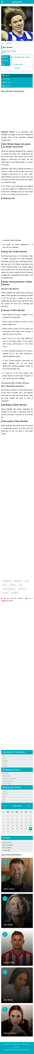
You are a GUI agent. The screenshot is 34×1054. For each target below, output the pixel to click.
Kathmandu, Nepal (7, 781)
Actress (4, 763)
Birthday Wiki (17, 2)
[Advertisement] (17, 111)
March (4, 796)
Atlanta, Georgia (6, 783)
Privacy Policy (25, 1044)
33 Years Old (18, 64)
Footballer (7, 581)
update (3, 600)
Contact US (16, 1047)
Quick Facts (6, 79)
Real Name (18, 581)
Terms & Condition (15, 1044)
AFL (21, 585)
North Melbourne (8, 589)
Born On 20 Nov (6, 842)
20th (23, 57)
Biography (7, 75)
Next (28, 806)
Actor (3, 755)
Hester (5, 592)
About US (6, 1044)
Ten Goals (22, 589)
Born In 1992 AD (7, 847)
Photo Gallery (8, 82)
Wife (4, 585)
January (4, 791)
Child (26, 581)
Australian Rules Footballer (9, 51)
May (3, 801)
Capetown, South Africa (9, 778)
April (3, 798)
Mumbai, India (6, 776)
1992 (27, 57)
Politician (5, 766)
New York (5, 773)
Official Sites (7, 85)
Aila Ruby (14, 592)
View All (17, 68)
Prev (5, 806)
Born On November (7, 845)
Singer (4, 758)
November (17, 57)
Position (12, 585)
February (4, 793)
